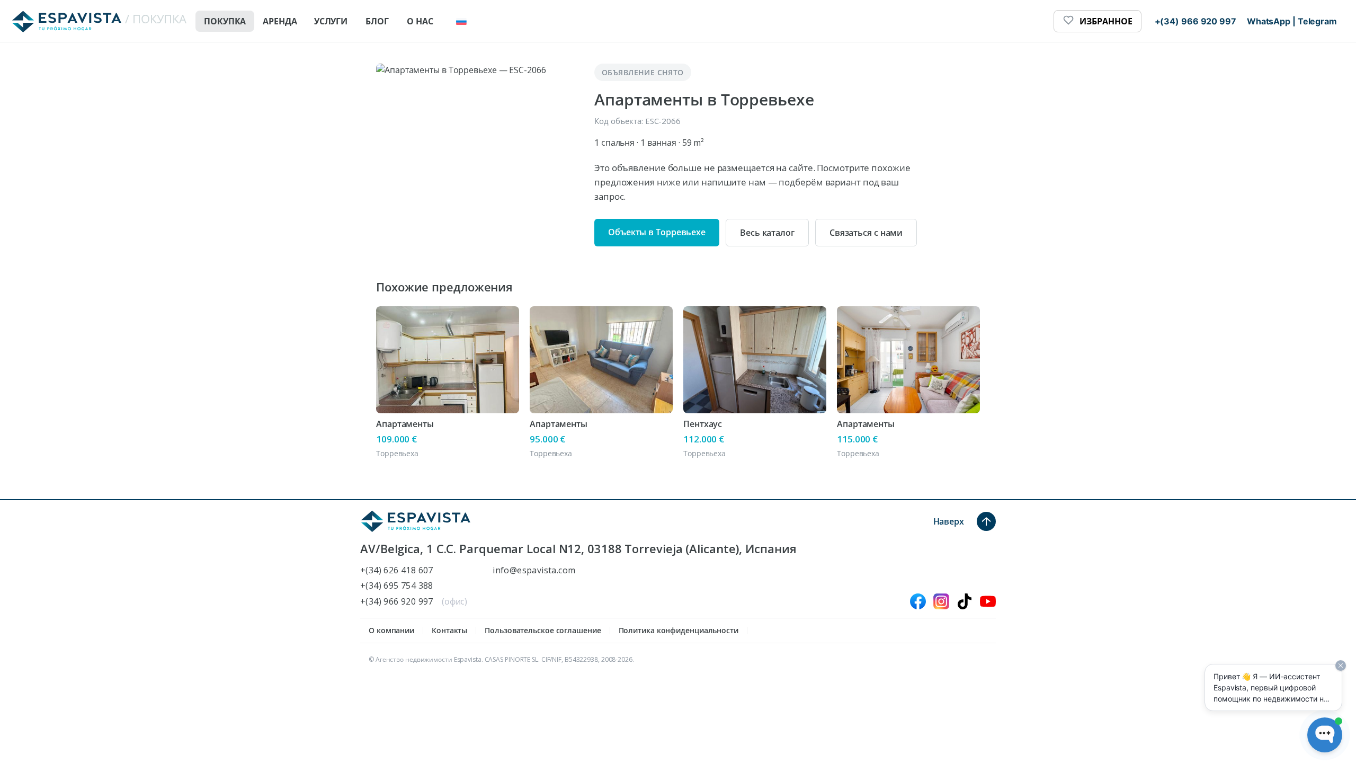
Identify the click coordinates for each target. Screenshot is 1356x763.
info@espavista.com (534, 570)
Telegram (1317, 21)
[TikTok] (965, 601)
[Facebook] (918, 601)
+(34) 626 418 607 (396, 570)
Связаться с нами (866, 232)
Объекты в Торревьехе (657, 232)
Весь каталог (767, 232)
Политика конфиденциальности (678, 630)
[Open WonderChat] (1324, 734)
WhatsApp (1268, 21)
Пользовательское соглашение (543, 630)
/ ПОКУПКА (155, 18)
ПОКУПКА (225, 21)
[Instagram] (941, 601)
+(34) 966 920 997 (396, 602)
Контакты (449, 630)
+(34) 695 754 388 (396, 586)
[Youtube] (988, 601)
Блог (377, 21)
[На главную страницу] (415, 521)
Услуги (330, 21)
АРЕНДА (280, 21)
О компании (391, 630)
